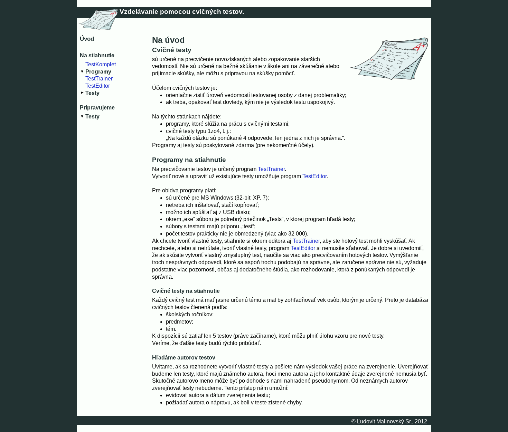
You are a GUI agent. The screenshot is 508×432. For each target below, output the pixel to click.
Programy (98, 72)
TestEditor (97, 86)
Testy (92, 93)
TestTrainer (99, 78)
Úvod (87, 39)
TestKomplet (100, 64)
